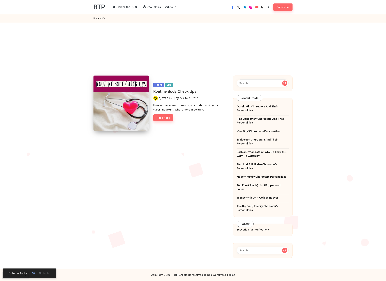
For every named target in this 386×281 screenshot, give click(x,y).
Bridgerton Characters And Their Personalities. (257, 141)
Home (96, 18)
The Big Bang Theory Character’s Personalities (257, 208)
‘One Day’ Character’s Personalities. (259, 131)
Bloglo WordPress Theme (219, 274)
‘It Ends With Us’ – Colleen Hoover (257, 197)
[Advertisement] (193, 45)
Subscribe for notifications (253, 229)
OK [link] (33, 273)
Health (159, 84)
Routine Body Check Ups (174, 91)
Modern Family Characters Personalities (261, 176)
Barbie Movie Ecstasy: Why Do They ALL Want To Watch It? (261, 154)
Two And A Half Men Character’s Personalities (257, 166)
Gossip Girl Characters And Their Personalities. (257, 108)
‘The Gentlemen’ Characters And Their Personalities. (260, 120)
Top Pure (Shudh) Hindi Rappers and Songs (259, 187)
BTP (99, 7)
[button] (283, 7)
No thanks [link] (44, 273)
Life (169, 84)
